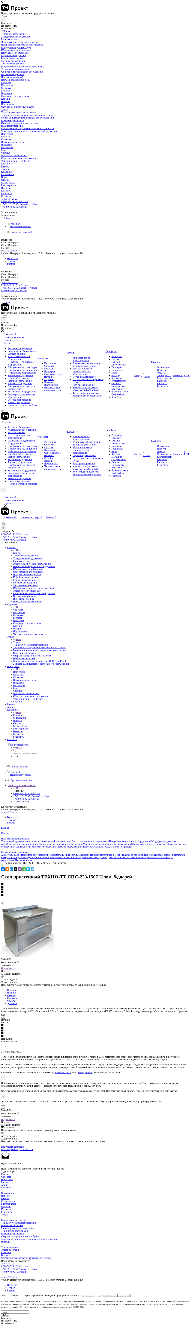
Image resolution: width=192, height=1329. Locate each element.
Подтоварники (33, 857)
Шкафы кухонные (23, 860)
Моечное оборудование (95, 844)
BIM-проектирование (12, 1225)
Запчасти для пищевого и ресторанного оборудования (29, 1239)
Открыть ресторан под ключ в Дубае (20, 1236)
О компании (7, 1193)
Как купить (13, 998)
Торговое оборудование (119, 844)
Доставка (12, 1003)
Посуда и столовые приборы (117, 846)
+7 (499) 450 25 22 (14, 207)
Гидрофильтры (123, 855)
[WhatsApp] (24, 869)
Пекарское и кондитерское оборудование (130, 841)
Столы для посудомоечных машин (109, 857)
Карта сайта (88, 1295)
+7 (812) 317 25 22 (19, 204)
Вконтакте (12, 258)
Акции (4, 1185)
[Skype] (28, 869)
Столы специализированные (141, 857)
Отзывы (11, 995)
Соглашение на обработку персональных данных (26, 1258)
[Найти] (3, 20)
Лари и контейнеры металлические (98, 855)
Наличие (11, 992)
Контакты (6, 1209)
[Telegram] (32, 869)
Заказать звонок (21, 801)
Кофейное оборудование (48, 844)
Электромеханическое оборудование (90, 841)
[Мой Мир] (11, 869)
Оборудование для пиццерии (21, 844)
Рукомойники (55, 857)
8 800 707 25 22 (10, 198)
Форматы (18, 609)
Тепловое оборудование (13, 841)
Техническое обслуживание (15, 1231)
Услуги (16, 642)
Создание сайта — (114, 1295)
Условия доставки (10, 1250)
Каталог (17, 553)
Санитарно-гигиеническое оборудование (36, 846)
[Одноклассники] (7, 869)
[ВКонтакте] (3, 869)
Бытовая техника (63, 841)
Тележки (160, 857)
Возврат (5, 1255)
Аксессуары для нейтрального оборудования (24, 855)
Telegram (11, 261)
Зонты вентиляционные (142, 855)
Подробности (8, 968)
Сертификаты (8, 1201)
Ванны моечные (71, 855)
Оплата (11, 1000)
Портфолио (19, 672)
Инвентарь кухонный (92, 846)
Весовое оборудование (69, 846)
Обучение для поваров (12, 1233)
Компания (18, 715)
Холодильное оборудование (40, 841)
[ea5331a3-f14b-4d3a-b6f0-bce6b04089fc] (27, 956)
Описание (12, 990)
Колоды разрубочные (166, 855)
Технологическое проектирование (18, 1222)
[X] (15, 869)
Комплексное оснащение (14, 1220)
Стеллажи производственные (77, 857)
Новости (5, 1195)
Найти (5, 1315)
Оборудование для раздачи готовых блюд (152, 844)
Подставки (20, 857)
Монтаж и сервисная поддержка (17, 1228)
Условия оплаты (9, 1247)
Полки (44, 857)
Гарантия (6, 1252)
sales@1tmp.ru (10, 250)
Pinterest (11, 264)
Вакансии (6, 1206)
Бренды (5, 1182)
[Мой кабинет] (2, 494)
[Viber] (20, 869)
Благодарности (8, 1204)
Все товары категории (12, 1146)
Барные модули (55, 855)
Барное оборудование (72, 844)
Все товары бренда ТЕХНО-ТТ (17, 1149)
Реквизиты (6, 1212)
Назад (19, 550)
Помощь (5, 1241)
